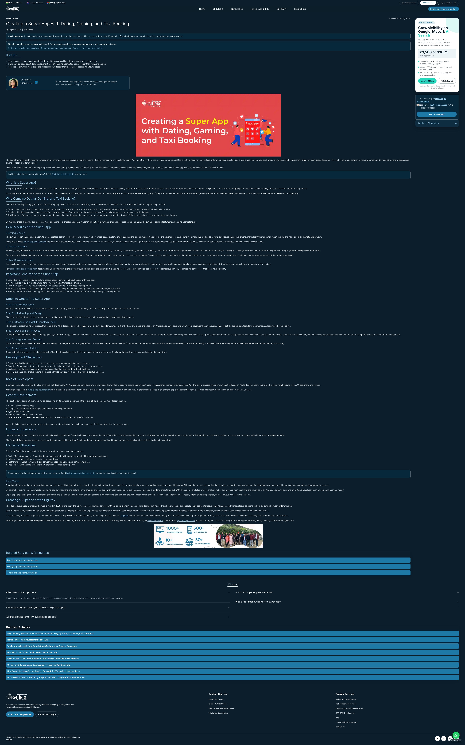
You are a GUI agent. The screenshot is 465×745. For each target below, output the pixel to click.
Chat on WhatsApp (47, 714)
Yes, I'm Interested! (436, 114)
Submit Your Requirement (20, 714)
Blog (337, 718)
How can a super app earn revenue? (254, 592)
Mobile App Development (346, 699)
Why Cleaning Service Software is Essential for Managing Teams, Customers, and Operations (50, 633)
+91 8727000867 (155, 520)
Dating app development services (23, 48)
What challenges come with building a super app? (31, 616)
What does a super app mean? (22, 592)
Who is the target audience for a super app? (258, 601)
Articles (16, 18)
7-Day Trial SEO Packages (346, 722)
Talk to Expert (447, 81)
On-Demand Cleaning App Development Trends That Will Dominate (38, 665)
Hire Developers (260, 9)
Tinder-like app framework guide (87, 48)
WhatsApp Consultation (218, 713)
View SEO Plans (427, 81)
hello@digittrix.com (216, 699)
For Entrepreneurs (409, 3)
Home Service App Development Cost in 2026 (28, 640)
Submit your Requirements (442, 9)
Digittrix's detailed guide (63, 174)
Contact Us (340, 727)
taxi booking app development (23, 269)
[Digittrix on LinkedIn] (437, 738)
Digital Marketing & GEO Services (349, 708)
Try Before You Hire (448, 3)
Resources (300, 9)
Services (218, 9)
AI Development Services (346, 704)
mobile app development (39, 390)
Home (202, 9)
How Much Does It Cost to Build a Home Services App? (33, 652)
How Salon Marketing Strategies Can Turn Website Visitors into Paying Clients (43, 671)
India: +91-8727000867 (218, 704)
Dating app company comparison (56, 48)
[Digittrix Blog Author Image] (36, 83)
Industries (236, 9)
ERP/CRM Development (345, 713)
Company (282, 9)
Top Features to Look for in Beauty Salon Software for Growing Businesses (42, 646)
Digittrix (124, 515)
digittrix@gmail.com (186, 520)
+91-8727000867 (16, 3)
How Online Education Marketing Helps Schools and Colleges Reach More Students (46, 677)
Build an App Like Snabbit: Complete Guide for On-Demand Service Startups (43, 658)
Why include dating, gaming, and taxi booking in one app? (35, 607)
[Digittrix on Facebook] (443, 738)
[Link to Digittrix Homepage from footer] (16, 699)
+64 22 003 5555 (36, 3)
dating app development (34, 241)
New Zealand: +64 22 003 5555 (221, 708)
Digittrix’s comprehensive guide (80, 473)
